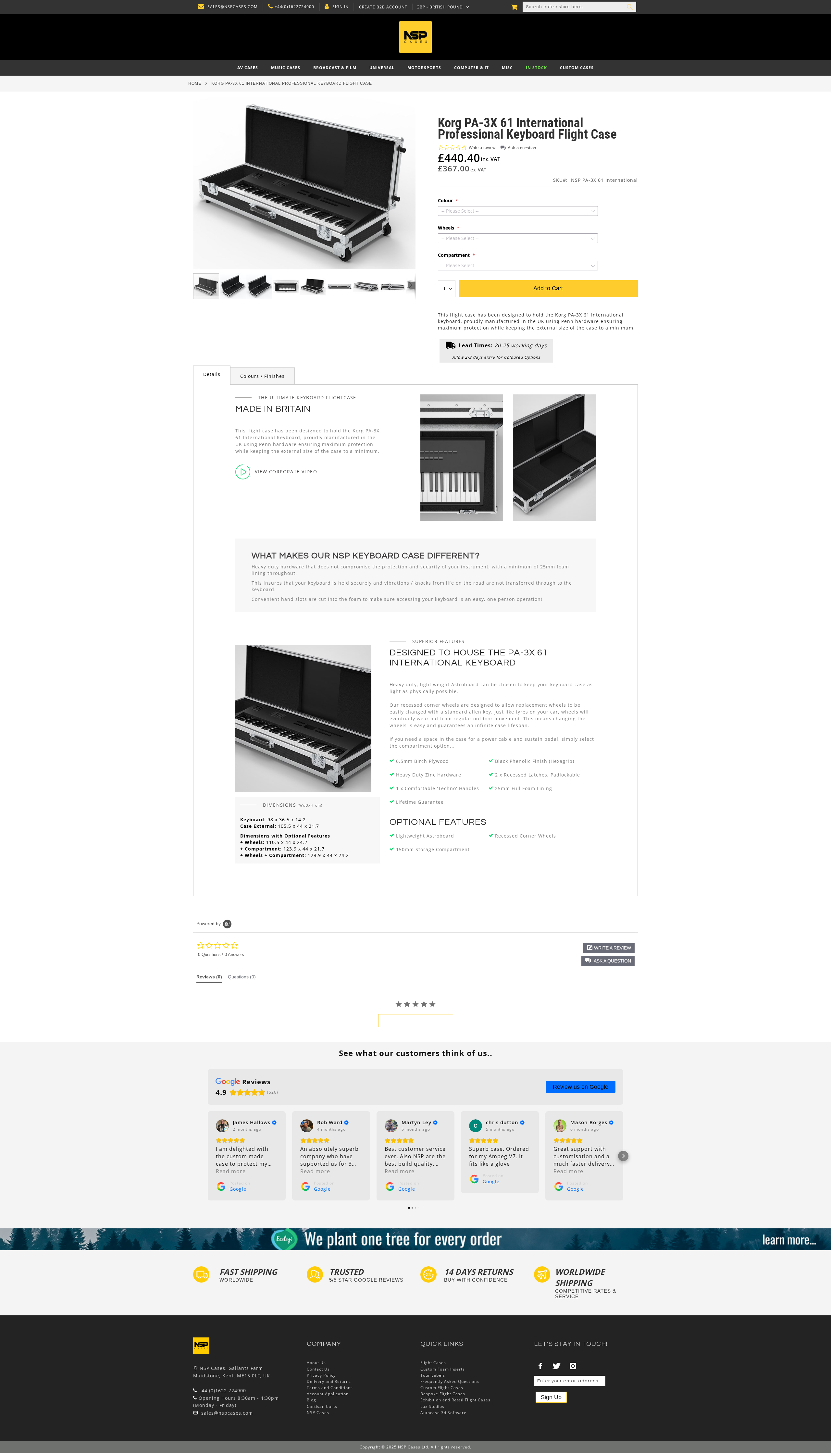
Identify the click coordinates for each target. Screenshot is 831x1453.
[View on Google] (222, 1125)
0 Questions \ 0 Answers (221, 954)
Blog (311, 1400)
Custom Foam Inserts (442, 1369)
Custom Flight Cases (441, 1387)
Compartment (454, 255)
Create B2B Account (383, 7)
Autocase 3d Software (443, 1412)
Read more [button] (231, 1171)
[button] (442, 7)
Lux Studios (432, 1406)
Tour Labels (432, 1375)
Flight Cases (433, 1362)
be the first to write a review (415, 1020)
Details (211, 374)
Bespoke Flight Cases (442, 1394)
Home (194, 83)
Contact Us (318, 1369)
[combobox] (579, 7)
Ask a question (522, 147)
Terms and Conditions (330, 1387)
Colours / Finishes (262, 376)
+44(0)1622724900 (294, 6)
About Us (316, 1362)
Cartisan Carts (322, 1406)
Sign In (340, 6)
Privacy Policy (321, 1375)
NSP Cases (318, 1412)
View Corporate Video (286, 471)
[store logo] (415, 37)
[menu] (415, 68)
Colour (446, 200)
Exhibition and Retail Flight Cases (455, 1400)
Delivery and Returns (329, 1381)
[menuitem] (248, 68)
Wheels (446, 228)
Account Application (328, 1394)
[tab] (211, 375)
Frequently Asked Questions (449, 1381)
